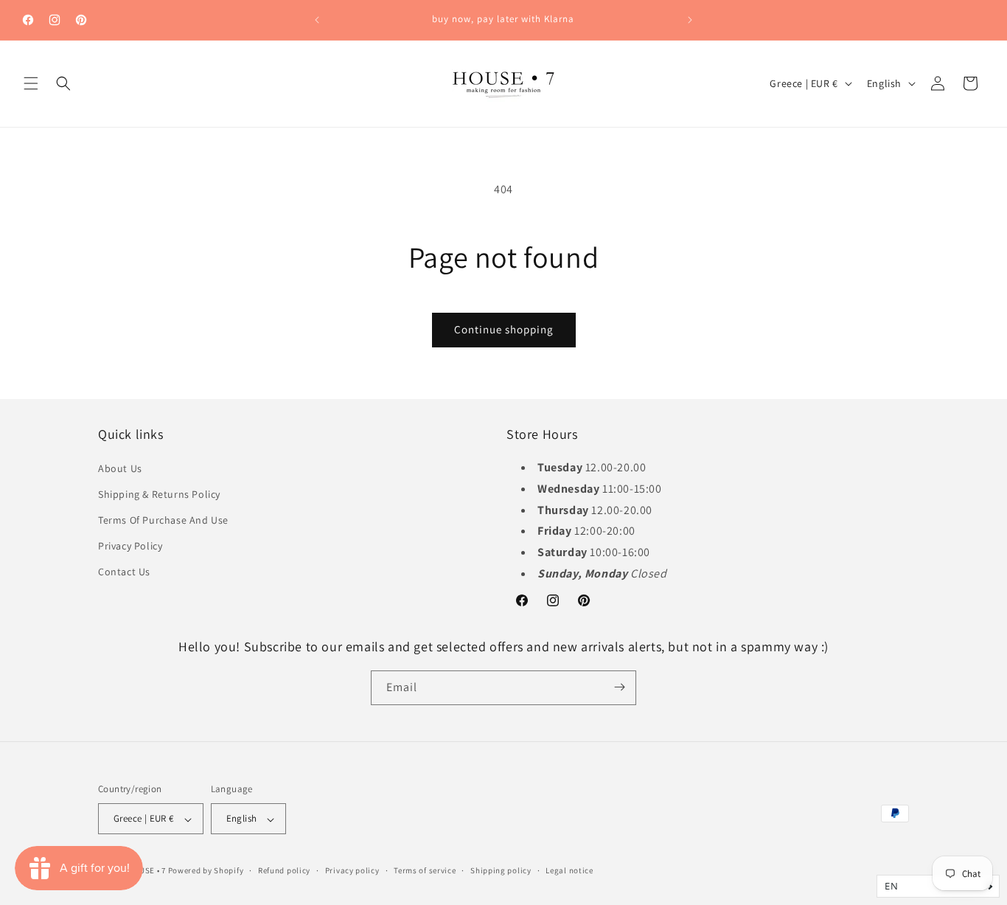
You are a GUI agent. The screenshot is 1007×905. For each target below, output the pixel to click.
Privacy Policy (130, 545)
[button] (31, 83)
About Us (120, 467)
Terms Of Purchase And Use (163, 519)
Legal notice (569, 870)
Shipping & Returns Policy (159, 493)
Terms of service (425, 870)
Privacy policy (352, 870)
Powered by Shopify (206, 871)
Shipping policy (501, 870)
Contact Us (124, 571)
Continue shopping (504, 329)
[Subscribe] (619, 687)
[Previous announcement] (317, 20)
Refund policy (284, 870)
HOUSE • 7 (147, 871)
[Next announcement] (690, 20)
